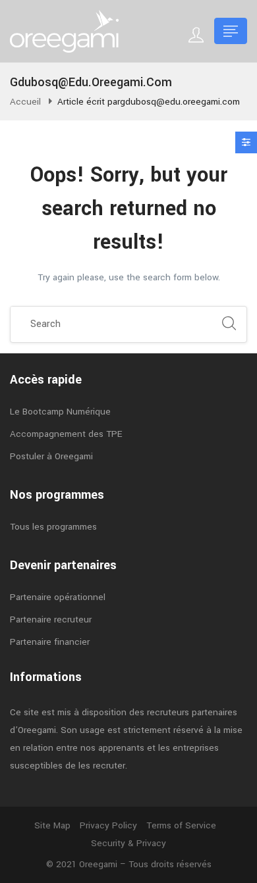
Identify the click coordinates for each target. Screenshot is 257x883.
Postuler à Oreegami (51, 456)
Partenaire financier (50, 642)
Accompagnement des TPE (66, 434)
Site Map (52, 825)
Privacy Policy (108, 825)
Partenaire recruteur (51, 619)
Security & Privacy (128, 843)
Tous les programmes (53, 526)
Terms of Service (181, 825)
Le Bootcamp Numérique (60, 411)
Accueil (25, 101)
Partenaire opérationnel (57, 597)
